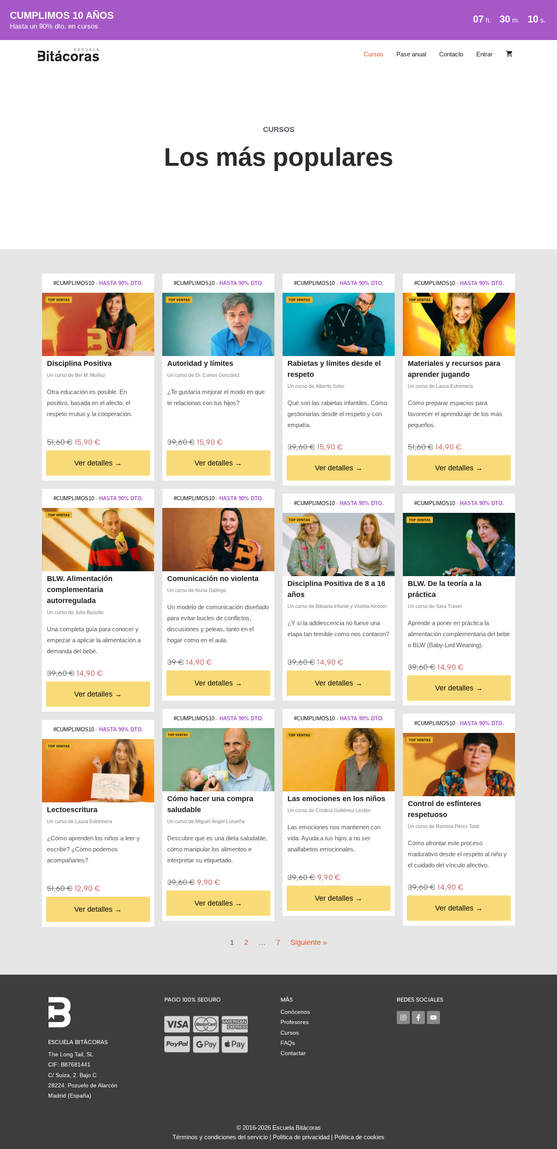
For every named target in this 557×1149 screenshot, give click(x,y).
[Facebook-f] (418, 1017)
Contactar (293, 1053)
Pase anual (411, 54)
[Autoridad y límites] (218, 324)
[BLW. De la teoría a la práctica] (459, 544)
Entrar (484, 54)
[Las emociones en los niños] (339, 759)
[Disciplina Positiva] (98, 324)
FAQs (288, 1043)
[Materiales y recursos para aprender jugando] (459, 324)
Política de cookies (359, 1136)
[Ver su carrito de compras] (509, 54)
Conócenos (295, 1012)
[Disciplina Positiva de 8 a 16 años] (339, 544)
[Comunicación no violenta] (218, 539)
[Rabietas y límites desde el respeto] (339, 324)
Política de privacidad (301, 1136)
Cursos (373, 54)
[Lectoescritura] (98, 770)
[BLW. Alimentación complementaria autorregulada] (98, 539)
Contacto (451, 54)
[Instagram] (403, 1017)
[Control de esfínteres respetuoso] (459, 764)
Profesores (295, 1022)
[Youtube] (433, 1017)
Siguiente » (308, 942)
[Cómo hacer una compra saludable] (218, 759)
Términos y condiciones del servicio (220, 1136)
